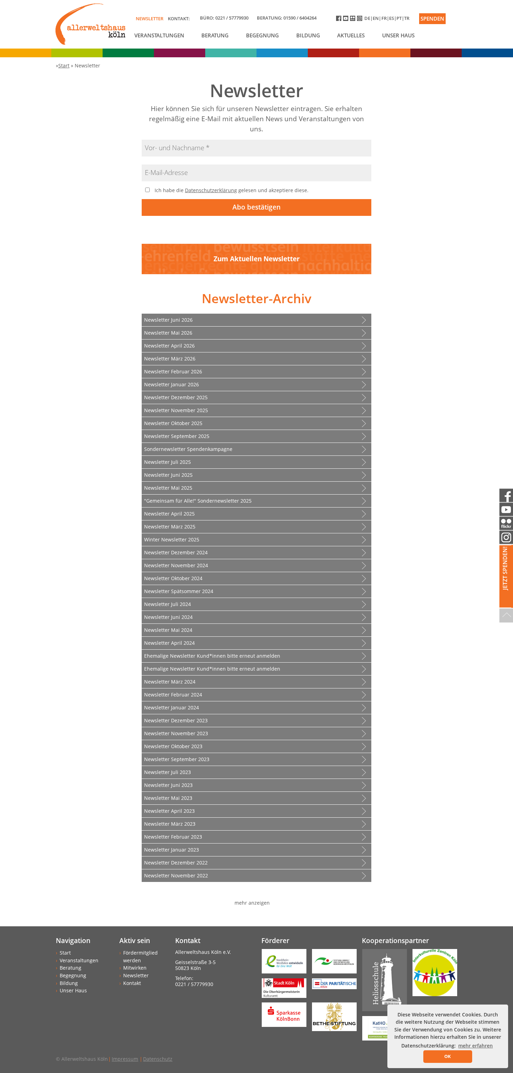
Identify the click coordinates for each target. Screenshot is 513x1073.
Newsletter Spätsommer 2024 (178, 591)
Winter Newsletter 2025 (171, 539)
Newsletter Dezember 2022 (176, 862)
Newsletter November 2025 (176, 410)
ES (391, 18)
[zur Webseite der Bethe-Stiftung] (331, 1019)
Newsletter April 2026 (169, 345)
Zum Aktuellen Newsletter (257, 258)
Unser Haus (398, 35)
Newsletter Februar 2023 (173, 836)
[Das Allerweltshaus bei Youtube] (346, 20)
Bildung (308, 35)
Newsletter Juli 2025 (167, 462)
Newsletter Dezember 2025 (176, 397)
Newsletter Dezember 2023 (176, 720)
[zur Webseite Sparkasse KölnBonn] (281, 1016)
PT (399, 18)
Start (65, 952)
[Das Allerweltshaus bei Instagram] (360, 20)
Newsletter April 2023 (169, 811)
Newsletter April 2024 (169, 643)
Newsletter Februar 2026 (173, 371)
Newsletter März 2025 (169, 526)
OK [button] (447, 1056)
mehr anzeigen (252, 902)
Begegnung (262, 35)
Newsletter (149, 18)
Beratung (215, 35)
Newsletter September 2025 (176, 436)
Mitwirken (135, 967)
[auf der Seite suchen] (457, 14)
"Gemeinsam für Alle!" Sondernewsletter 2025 (198, 500)
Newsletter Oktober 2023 (173, 746)
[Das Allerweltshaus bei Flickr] (353, 20)
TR (406, 18)
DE (367, 18)
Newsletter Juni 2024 (168, 617)
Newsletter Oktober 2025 (173, 423)
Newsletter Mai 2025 (168, 487)
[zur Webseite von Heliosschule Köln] (382, 982)
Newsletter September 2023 (176, 759)
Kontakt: (179, 18)
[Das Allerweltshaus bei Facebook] (339, 20)
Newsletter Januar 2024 (171, 707)
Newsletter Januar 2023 (171, 849)
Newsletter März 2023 (169, 823)
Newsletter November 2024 (176, 565)
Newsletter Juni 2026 (168, 319)
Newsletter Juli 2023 (167, 772)
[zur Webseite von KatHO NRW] (382, 1030)
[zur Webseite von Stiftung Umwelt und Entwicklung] (331, 963)
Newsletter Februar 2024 (173, 694)
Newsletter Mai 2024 (168, 630)
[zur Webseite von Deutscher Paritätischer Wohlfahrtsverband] (331, 986)
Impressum (125, 1059)
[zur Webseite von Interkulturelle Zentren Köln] (432, 975)
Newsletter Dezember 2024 (176, 552)
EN (376, 18)
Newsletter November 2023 (176, 733)
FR (384, 18)
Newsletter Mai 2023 (168, 798)
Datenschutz (157, 1059)
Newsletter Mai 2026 (168, 332)
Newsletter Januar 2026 (171, 384)
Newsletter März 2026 (169, 358)
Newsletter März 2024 (169, 681)
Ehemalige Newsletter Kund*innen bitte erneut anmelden (212, 655)
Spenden (432, 18)
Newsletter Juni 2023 (168, 785)
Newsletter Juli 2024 (167, 604)
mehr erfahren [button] (475, 1045)
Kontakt (132, 983)
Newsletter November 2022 (176, 875)
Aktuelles (351, 35)
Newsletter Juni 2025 (168, 475)
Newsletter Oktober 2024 (173, 578)
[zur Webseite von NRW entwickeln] (281, 963)
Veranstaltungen (159, 35)
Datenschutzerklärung (211, 190)
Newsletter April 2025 (169, 513)
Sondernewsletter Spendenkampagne (188, 449)
